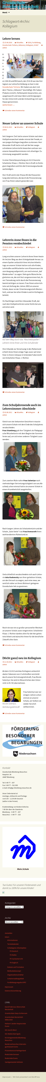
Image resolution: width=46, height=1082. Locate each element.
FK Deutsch (14, 951)
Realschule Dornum (12, 1054)
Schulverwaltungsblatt (15, 978)
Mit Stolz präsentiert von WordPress (26, 1077)
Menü (4, 12)
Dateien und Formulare (15, 967)
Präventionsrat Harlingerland (15, 1050)
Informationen (12, 940)
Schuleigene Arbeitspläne (16, 948)
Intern (7, 937)
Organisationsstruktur (15, 975)
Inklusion (22, 45)
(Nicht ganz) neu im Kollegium (21, 658)
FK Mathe (13, 955)
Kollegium (29, 45)
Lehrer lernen (11, 38)
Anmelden (8, 933)
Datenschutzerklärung (13, 991)
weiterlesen (8, 105)
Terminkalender (13, 944)
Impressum (9, 987)
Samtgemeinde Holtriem (14, 1062)
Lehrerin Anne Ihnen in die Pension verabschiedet (19, 241)
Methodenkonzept (14, 971)
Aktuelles (19, 42)
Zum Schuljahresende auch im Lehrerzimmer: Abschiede (21, 406)
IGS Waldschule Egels (12, 1034)
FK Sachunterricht (16, 959)
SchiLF (36, 45)
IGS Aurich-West (11, 1030)
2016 (29, 42)
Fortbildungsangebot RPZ (16, 982)
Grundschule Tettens (10, 45)
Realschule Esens (11, 1058)
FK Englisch (14, 962)
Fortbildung (36, 42)
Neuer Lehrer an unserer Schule (22, 123)
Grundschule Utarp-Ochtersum (16, 1013)
